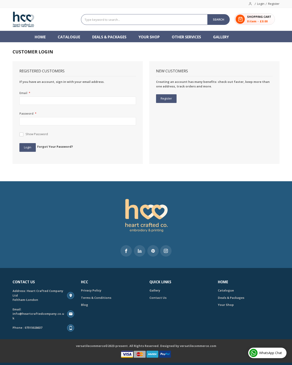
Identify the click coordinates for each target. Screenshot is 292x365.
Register (273, 4)
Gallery (154, 290)
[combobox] (144, 19)
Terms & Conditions (96, 298)
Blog (84, 305)
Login (260, 4)
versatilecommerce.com (198, 346)
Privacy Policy (91, 290)
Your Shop (226, 305)
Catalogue (226, 290)
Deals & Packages (231, 298)
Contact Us (158, 298)
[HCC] (24, 19)
